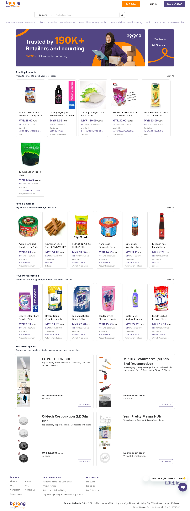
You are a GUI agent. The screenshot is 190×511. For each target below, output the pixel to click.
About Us (14, 481)
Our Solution (92, 477)
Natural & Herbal (67, 22)
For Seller (90, 486)
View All (170, 76)
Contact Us (30, 489)
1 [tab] (80, 63)
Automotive (160, 22)
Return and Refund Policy (54, 490)
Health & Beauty (134, 22)
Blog (12, 485)
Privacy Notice (49, 486)
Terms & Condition (52, 477)
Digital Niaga (16, 494)
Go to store (84, 404)
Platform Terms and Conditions (57, 481)
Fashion (148, 22)
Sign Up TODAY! (174, 4)
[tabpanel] (80, 47)
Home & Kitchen (117, 22)
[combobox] (86, 15)
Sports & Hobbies (176, 22)
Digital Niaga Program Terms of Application (63, 494)
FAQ (27, 485)
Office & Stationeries (47, 22)
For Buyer (90, 481)
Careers (29, 481)
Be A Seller (131, 4)
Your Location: (161, 39)
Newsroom (15, 489)
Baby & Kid (30, 22)
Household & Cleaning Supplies (92, 22)
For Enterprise (92, 490)
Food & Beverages (14, 22)
